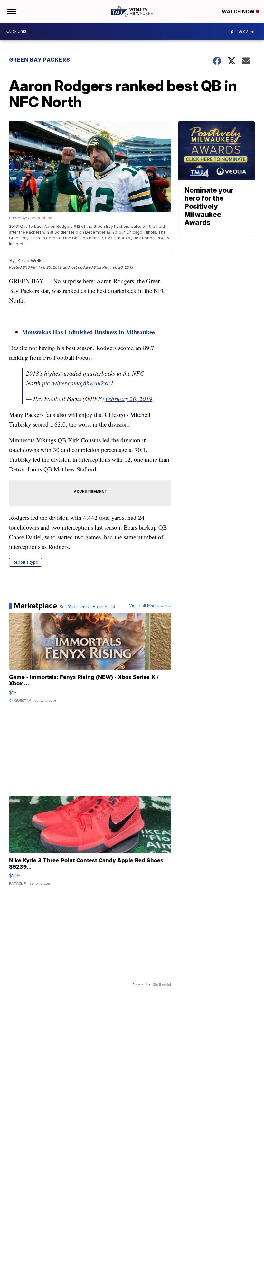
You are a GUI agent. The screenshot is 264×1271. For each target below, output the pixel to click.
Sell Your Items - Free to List (87, 607)
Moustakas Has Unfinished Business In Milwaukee (88, 332)
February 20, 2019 (128, 399)
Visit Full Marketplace (150, 605)
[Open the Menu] (11, 11)
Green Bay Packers (39, 59)
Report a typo (25, 562)
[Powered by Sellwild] (162, 984)
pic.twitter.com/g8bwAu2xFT (78, 383)
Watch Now (239, 11)
